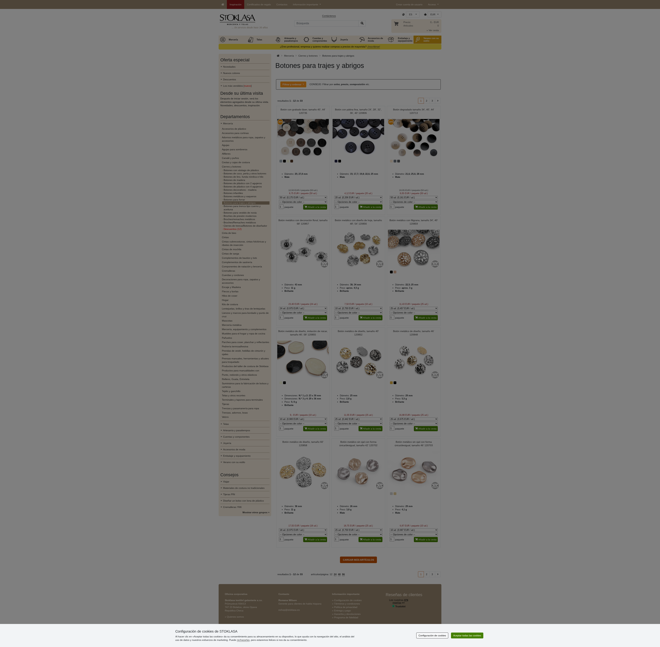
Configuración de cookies (432, 635)
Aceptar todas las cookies (467, 635)
